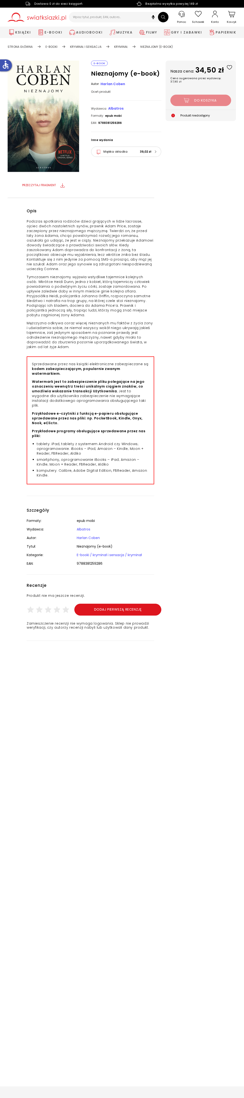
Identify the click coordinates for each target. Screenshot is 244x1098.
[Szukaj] (163, 17)
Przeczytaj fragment (39, 185)
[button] (153, 18)
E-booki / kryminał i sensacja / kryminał (109, 555)
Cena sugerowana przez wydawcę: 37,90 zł (195, 80)
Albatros (116, 108)
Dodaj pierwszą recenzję (118, 609)
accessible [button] (5, 64)
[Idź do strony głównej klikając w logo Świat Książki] (37, 17)
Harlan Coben (113, 84)
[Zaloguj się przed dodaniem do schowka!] (229, 67)
